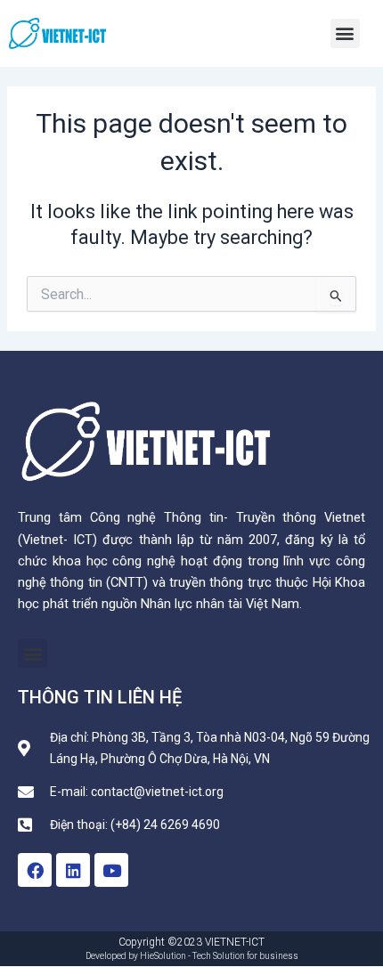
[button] (345, 33)
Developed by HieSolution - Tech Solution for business (192, 956)
